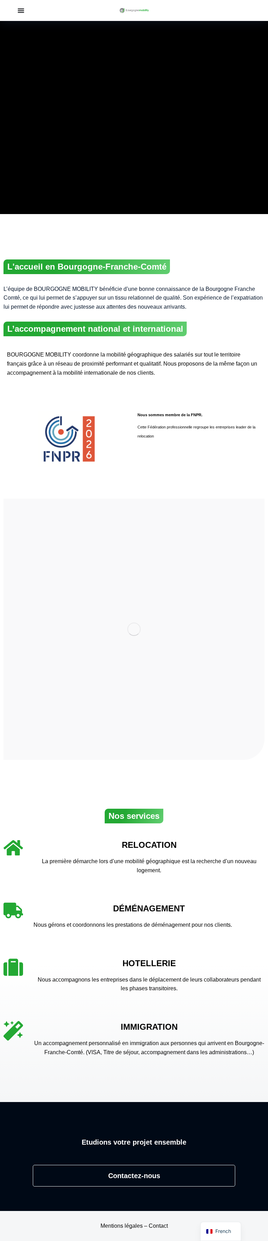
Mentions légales (121, 1226)
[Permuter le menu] (20, 10)
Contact (158, 1226)
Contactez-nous (134, 1176)
